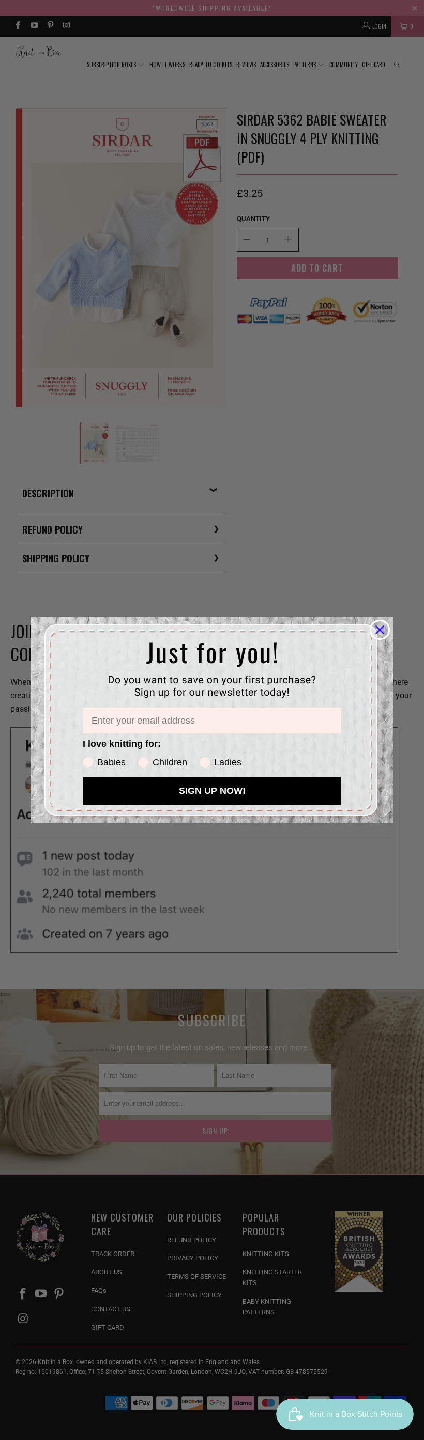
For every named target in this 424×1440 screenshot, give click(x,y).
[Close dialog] (380, 630)
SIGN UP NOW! (212, 791)
